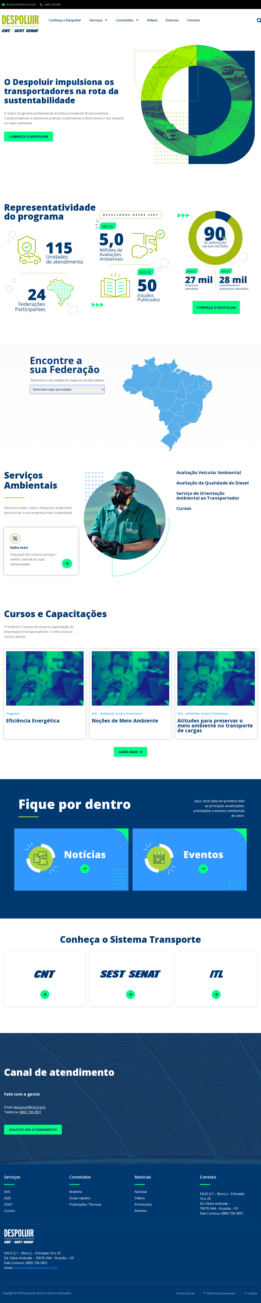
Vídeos (152, 20)
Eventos (172, 20)
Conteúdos (125, 20)
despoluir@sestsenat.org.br (36, 1268)
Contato (193, 20)
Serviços (96, 20)
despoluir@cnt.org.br (30, 1107)
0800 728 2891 (30, 1112)
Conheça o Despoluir (65, 20)
